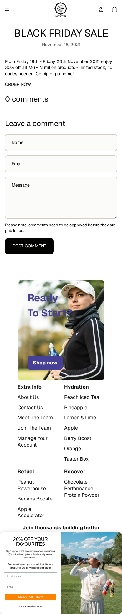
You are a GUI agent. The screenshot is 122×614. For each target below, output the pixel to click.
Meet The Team (35, 418)
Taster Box (76, 459)
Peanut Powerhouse (32, 485)
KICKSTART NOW (30, 596)
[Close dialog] (118, 536)
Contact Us (30, 408)
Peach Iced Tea (81, 397)
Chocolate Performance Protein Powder (81, 488)
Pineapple (75, 408)
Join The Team (34, 428)
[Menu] (7, 9)
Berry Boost (77, 438)
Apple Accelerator (31, 512)
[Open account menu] (101, 9)
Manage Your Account (33, 441)
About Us (28, 397)
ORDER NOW (18, 84)
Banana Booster (36, 499)
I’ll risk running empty (31, 606)
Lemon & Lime (80, 418)
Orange (72, 449)
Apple (71, 428)
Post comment (29, 246)
